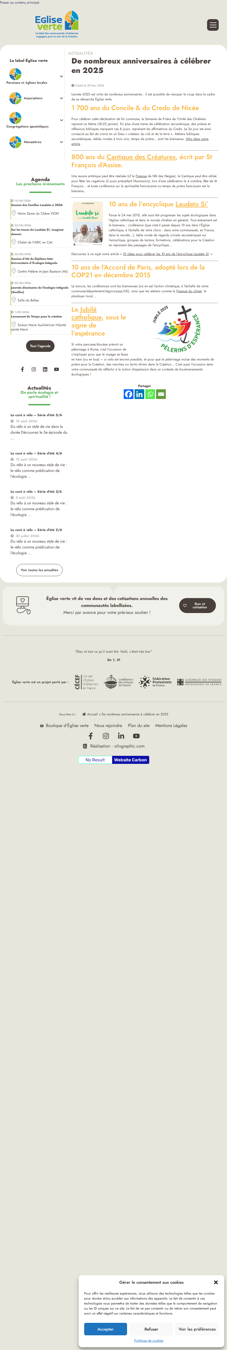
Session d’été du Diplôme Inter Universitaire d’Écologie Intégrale (34, 260)
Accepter (105, 1329)
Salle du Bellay (28, 300)
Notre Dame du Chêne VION (38, 213)
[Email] (161, 394)
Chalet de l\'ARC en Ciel (35, 242)
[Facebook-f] (22, 369)
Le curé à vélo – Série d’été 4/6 (36, 453)
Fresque (141, 176)
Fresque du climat (189, 291)
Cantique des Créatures (141, 157)
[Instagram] (34, 369)
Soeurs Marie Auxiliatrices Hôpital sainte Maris (38, 327)
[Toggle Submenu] (35, 76)
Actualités (82, 53)
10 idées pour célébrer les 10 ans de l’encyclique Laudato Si (166, 253)
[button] (216, 1282)
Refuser (151, 1329)
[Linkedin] (45, 369)
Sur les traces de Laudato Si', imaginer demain (37, 231)
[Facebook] (128, 394)
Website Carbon (130, 759)
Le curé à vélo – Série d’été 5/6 (36, 415)
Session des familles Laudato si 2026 (37, 205)
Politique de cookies (148, 1340)
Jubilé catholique (86, 313)
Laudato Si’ (192, 204)
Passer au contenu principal (19, 2)
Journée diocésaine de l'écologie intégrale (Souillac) (39, 289)
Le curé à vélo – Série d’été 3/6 (36, 491)
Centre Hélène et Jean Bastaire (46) (43, 271)
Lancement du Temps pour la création (36, 316)
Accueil (92, 714)
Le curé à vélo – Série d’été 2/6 (36, 529)
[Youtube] (56, 369)
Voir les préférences (197, 1329)
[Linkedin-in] (121, 736)
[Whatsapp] (150, 394)
